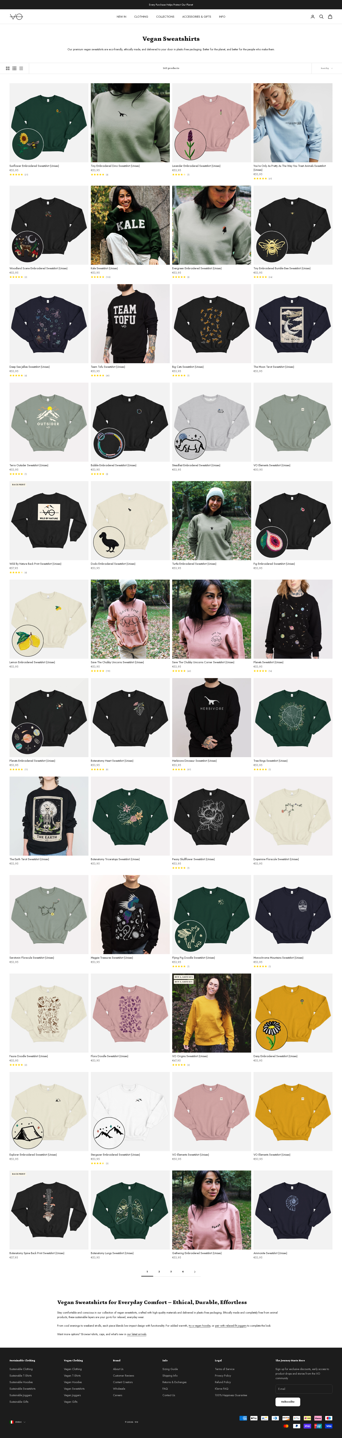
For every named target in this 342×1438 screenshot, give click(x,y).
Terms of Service (224, 1369)
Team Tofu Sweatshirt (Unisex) (108, 367)
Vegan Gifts (70, 1402)
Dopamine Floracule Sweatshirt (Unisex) (276, 859)
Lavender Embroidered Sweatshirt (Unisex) (196, 166)
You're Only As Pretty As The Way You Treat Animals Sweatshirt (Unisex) (290, 168)
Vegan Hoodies (73, 1382)
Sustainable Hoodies (21, 1382)
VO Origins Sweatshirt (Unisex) (190, 1056)
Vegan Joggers (72, 1395)
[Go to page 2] (195, 1271)
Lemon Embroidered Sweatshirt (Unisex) (32, 662)
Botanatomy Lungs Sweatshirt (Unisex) (112, 1253)
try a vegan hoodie (199, 1326)
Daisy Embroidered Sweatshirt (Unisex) (275, 1056)
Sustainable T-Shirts (20, 1376)
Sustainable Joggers (21, 1395)
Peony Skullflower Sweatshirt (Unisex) (193, 859)
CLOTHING (141, 17)
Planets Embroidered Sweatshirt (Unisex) (32, 761)
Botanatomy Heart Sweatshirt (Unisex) (112, 761)
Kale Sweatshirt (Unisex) (104, 268)
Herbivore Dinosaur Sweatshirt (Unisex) (194, 761)
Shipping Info (170, 1376)
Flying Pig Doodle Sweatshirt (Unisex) (193, 958)
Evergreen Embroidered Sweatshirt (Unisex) (197, 268)
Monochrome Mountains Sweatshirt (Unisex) (278, 958)
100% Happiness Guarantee (231, 1395)
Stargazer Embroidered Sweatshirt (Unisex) (115, 1155)
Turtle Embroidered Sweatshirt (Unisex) (194, 564)
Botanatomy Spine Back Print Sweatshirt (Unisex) (37, 1253)
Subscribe (287, 1401)
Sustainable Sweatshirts (22, 1389)
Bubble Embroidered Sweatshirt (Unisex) (113, 465)
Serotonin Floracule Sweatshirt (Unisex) (32, 958)
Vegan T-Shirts (72, 1376)
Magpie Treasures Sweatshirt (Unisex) (112, 958)
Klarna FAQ (221, 1389)
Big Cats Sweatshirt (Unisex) (188, 367)
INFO (222, 17)
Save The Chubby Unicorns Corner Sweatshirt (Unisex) (203, 662)
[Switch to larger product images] (8, 68)
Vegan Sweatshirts (74, 1389)
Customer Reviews (123, 1376)
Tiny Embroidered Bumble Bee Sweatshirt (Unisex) (282, 268)
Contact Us (168, 1395)
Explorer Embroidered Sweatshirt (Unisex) (33, 1155)
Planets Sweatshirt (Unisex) (268, 662)
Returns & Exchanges (174, 1382)
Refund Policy (223, 1382)
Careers (117, 1395)
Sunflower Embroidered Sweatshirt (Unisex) (34, 166)
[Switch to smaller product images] (14, 68)
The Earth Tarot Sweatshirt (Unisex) (29, 859)
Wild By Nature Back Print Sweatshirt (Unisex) (35, 564)
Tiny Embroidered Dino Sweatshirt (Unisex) (115, 166)
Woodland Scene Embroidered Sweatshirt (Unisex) (38, 268)
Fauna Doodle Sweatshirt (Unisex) (29, 1056)
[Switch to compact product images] (21, 68)
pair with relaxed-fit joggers (230, 1326)
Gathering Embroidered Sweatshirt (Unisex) (197, 1253)
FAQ (165, 1389)
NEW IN (121, 17)
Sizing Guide (170, 1369)
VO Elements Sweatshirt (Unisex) (272, 465)
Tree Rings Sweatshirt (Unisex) (271, 761)
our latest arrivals (136, 1334)
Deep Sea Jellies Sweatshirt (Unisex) (30, 367)
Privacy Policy (223, 1376)
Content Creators (123, 1382)
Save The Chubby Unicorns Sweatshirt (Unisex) (117, 662)
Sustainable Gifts (19, 1402)
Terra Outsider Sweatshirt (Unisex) (29, 465)
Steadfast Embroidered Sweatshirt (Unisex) (196, 465)
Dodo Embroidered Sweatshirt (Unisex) (113, 564)
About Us (118, 1369)
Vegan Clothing (73, 1369)
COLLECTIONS (165, 17)
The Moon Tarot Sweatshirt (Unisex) (274, 367)
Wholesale (119, 1389)
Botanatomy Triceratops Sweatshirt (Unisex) (115, 859)
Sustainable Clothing (21, 1369)
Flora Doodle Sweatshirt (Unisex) (109, 1056)
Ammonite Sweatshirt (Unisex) (270, 1253)
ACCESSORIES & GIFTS (196, 17)
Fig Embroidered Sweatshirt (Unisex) (274, 564)
